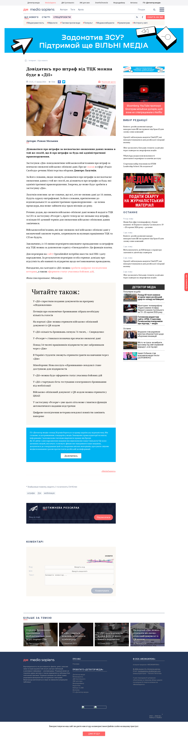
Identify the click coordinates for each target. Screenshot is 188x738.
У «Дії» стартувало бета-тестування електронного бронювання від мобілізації (69, 383)
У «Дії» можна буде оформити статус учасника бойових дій (67, 375)
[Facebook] (59, 81)
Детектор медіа (33, 3)
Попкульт (88, 23)
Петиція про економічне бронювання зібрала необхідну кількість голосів (66, 313)
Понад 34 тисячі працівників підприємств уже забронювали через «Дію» (68, 346)
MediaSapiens (50, 3)
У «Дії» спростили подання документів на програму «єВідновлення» (63, 303)
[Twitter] (63, 81)
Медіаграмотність (36, 23)
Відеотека (76, 685)
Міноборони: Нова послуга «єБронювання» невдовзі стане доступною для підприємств (67, 366)
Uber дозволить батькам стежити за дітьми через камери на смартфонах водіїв (143, 149)
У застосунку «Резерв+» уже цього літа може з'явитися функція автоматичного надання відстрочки (70, 403)
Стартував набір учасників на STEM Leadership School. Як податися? (139, 165)
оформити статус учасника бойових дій (70, 271)
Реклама (76, 664)
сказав (91, 166)
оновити (109, 556)
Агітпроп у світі (141, 23)
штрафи (31, 493)
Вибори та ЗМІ (78, 688)
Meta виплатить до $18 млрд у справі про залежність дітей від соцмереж (142, 251)
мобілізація (49, 493)
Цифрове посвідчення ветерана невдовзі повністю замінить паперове (69, 414)
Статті (46, 17)
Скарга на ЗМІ (155, 17)
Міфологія (52, 23)
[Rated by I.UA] (88, 708)
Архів (81, 9)
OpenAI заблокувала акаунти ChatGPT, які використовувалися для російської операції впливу (144, 140)
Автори (63, 9)
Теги (72, 9)
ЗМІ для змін (85, 3)
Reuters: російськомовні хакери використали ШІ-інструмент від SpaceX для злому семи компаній (143, 129)
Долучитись (71, 455)
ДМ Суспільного (67, 3)
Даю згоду (94, 734)
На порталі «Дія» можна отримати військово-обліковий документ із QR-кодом (65, 323)
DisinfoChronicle (101, 3)
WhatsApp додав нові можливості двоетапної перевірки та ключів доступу (142, 157)
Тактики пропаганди (71, 23)
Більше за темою (37, 617)
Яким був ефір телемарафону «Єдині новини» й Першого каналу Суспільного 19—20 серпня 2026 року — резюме (143, 224)
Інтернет (32, 60)
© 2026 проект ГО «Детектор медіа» (146, 669)
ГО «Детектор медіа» (152, 3)
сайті (50, 253)
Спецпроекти (62, 17)
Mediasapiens (78, 677)
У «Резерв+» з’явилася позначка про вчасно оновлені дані (67, 338)
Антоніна (133, 3)
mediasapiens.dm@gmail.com (149, 671)
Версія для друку (109, 82)
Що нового (31, 17)
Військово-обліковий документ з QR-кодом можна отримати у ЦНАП (70, 393)
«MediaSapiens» (108, 471)
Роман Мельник (47, 141)
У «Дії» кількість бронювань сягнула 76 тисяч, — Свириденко (68, 331)
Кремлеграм (124, 23)
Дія (39, 493)
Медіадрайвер (119, 3)
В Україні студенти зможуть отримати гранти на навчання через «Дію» (71, 356)
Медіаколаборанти (105, 23)
